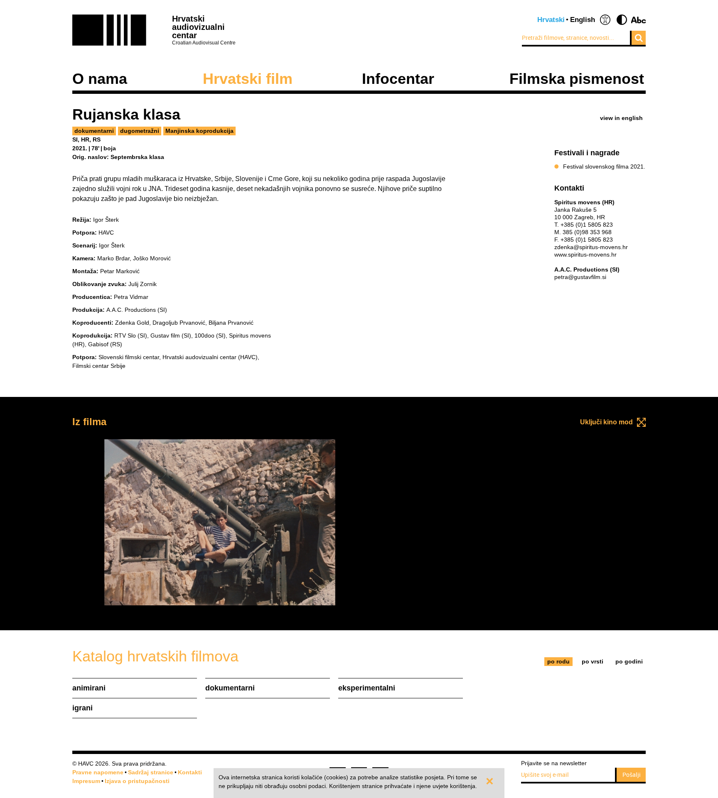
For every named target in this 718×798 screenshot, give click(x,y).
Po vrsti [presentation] (592, 661)
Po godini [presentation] (629, 661)
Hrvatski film (248, 78)
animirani (89, 688)
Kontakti (190, 772)
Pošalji (631, 774)
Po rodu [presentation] (558, 661)
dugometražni (139, 130)
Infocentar (398, 78)
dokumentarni (94, 130)
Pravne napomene (97, 772)
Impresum (86, 781)
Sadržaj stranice (150, 772)
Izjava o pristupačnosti (137, 781)
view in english (621, 118)
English (582, 20)
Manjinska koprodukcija (199, 130)
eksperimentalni (366, 688)
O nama (99, 78)
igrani (82, 708)
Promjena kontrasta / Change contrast (622, 20)
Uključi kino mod (606, 422)
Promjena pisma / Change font (638, 20)
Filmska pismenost (576, 78)
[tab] (558, 661)
